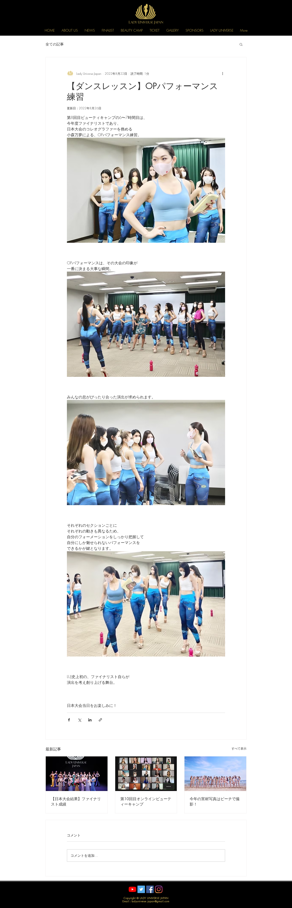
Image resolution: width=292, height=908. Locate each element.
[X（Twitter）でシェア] (79, 720)
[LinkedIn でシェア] (90, 720)
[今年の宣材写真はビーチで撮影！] (215, 773)
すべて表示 (239, 748)
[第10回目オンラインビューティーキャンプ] (146, 773)
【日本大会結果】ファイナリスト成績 (76, 801)
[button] (69, 30)
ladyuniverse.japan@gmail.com (151, 901)
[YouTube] (132, 889)
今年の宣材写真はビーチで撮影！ (215, 801)
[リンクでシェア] (100, 720)
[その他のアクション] (222, 73)
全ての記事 (55, 44)
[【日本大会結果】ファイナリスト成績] (77, 773)
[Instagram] (158, 889)
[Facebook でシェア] (69, 720)
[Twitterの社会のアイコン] (141, 889)
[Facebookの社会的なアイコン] (150, 889)
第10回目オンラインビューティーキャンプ (145, 801)
